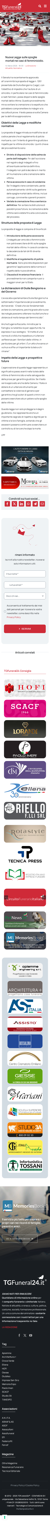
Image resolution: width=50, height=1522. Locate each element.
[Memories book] (25, 1230)
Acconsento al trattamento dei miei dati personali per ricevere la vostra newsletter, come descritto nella (24, 611)
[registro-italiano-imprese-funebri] (25, 866)
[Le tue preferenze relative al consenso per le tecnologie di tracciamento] (4, 1517)
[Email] (42, 503)
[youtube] (30, 1335)
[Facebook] (7, 503)
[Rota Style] (25, 826)
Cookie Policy (32, 1485)
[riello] (25, 802)
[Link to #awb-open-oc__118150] (45, 6)
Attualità (8, 68)
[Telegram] (35, 503)
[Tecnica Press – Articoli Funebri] (25, 846)
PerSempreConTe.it (25, 1509)
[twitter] (24, 1335)
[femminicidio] (25, 13)
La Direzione (30, 65)
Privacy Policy (14, 617)
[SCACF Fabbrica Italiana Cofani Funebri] (25, 700)
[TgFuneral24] (12, 3)
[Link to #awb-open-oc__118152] (40, 6)
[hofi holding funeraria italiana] (25, 680)
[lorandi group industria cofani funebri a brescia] (25, 721)
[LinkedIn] (21, 503)
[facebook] (19, 1335)
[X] (14, 503)
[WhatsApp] (28, 503)
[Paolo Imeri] (25, 741)
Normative (17, 68)
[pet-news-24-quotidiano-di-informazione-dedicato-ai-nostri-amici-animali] (25, 912)
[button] (6, 897)
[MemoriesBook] (25, 1206)
